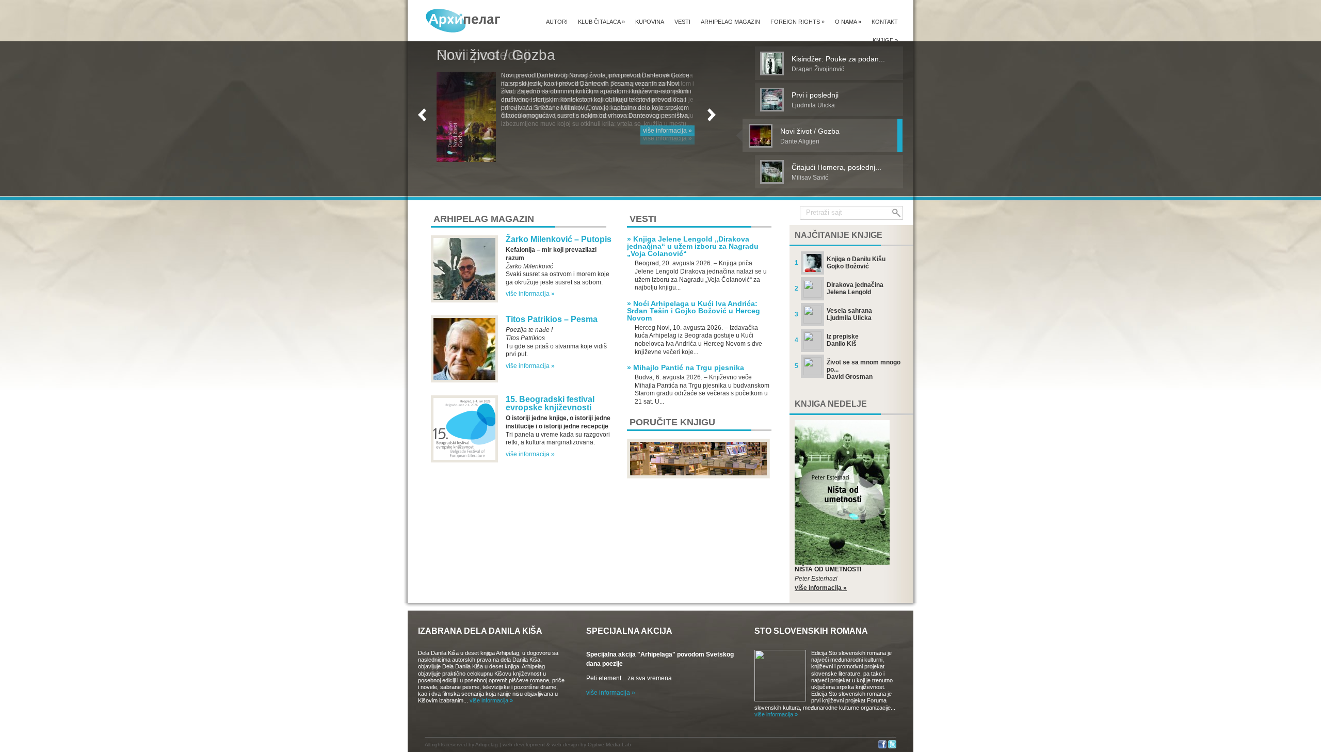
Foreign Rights (797, 22)
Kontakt (885, 22)
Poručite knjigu (672, 422)
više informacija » (667, 130)
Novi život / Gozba (496, 55)
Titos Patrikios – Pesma (552, 319)
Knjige (885, 40)
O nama (848, 22)
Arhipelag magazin (730, 22)
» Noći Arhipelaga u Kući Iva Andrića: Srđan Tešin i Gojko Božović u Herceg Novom (693, 310)
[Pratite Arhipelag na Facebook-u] (882, 746)
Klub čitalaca (601, 22)
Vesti (682, 22)
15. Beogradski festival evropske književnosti (550, 403)
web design (565, 744)
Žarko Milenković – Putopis (558, 239)
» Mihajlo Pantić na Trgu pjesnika (685, 367)
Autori (557, 22)
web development (524, 744)
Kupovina (649, 22)
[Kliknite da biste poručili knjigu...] (698, 476)
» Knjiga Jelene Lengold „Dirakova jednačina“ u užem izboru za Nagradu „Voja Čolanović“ (693, 246)
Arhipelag (486, 744)
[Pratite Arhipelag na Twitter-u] (892, 746)
